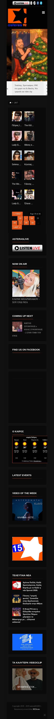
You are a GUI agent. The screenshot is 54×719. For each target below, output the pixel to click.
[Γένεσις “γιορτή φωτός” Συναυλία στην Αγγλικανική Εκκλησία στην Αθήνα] (16, 598)
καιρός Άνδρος (31, 437)
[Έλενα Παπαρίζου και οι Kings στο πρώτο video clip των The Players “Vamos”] (29, 194)
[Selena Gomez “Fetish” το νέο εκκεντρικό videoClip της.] (17, 155)
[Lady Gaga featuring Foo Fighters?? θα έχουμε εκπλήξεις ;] (17, 194)
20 (15, 223)
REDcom (36, 709)
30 (26, 223)
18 (32, 218)
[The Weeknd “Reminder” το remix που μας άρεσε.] (17, 175)
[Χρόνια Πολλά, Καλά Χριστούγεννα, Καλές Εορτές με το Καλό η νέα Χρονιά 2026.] (16, 585)
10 (20, 218)
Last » (17, 227)
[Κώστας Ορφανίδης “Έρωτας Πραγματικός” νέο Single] (29, 155)
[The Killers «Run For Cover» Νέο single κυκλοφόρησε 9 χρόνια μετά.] (29, 116)
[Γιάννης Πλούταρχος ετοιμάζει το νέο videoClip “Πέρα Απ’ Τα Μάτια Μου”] (29, 175)
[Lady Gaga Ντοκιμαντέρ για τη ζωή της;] (17, 136)
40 (32, 223)
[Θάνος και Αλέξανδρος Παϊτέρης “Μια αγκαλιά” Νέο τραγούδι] (29, 136)
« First (17, 214)
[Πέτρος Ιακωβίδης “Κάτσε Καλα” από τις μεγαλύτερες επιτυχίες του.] (17, 116)
